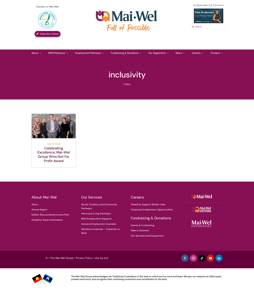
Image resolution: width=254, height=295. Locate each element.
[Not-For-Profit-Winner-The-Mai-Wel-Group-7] (54, 115)
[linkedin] (219, 258)
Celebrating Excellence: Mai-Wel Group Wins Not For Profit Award (53, 154)
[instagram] (193, 258)
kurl (106, 258)
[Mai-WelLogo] (201, 194)
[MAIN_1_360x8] (201, 221)
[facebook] (184, 258)
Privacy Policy (84, 258)
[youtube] (210, 258)
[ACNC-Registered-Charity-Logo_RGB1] (47, 10)
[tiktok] (201, 258)
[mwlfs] (201, 207)
